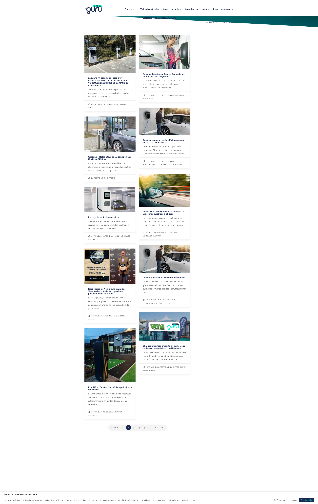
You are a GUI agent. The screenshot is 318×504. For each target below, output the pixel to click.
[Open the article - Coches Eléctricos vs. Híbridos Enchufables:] (164, 259)
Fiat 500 (178, 458)
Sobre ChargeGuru (92, 455)
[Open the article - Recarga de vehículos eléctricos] (110, 199)
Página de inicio (212, 22)
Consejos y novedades (196, 9)
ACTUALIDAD (96, 104)
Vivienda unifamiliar (149, 9)
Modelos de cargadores (154, 458)
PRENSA (91, 107)
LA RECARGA (108, 104)
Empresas (129, 9)
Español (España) (227, 1)
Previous (115, 427)
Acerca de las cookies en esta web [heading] (20, 494)
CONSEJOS (161, 232)
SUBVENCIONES (149, 164)
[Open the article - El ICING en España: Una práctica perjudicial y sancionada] (110, 355)
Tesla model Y (180, 461)
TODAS (159, 164)
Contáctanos (89, 451)
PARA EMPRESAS (120, 104)
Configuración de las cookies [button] (286, 500)
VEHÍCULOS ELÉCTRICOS (173, 164)
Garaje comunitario (172, 9)
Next (162, 427)
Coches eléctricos (182, 451)
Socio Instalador (222, 9)
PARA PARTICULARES (165, 95)
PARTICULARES (94, 415)
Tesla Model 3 (180, 455)
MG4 (176, 464)
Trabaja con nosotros (92, 458)
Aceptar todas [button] (307, 500)
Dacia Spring (180, 468)
